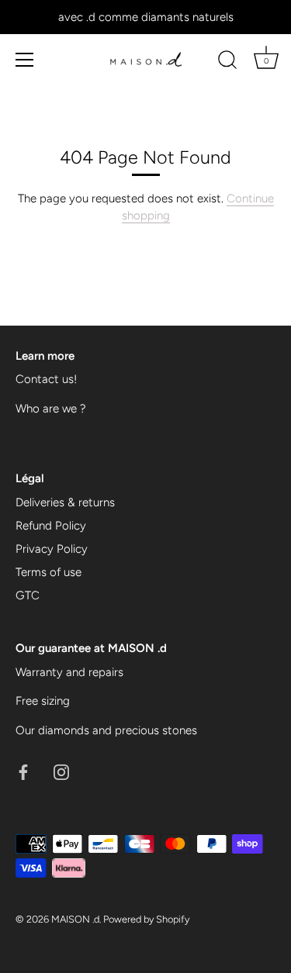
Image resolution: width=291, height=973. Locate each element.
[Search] (227, 62)
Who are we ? (51, 409)
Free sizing (43, 701)
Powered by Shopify (146, 919)
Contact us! (46, 379)
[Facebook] (23, 771)
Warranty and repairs (69, 672)
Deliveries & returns (65, 502)
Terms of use (48, 572)
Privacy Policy (52, 549)
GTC (28, 595)
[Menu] (25, 60)
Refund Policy (51, 526)
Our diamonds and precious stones (106, 730)
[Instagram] (61, 771)
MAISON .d (75, 919)
